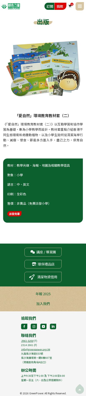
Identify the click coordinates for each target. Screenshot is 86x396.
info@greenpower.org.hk (35, 349)
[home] (10, 6)
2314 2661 (27, 345)
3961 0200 (27, 340)
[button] (80, 6)
